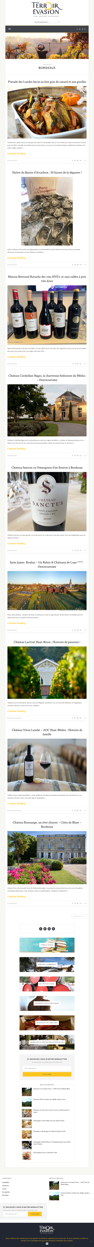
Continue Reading (16, 153)
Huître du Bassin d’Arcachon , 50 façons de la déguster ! (47, 172)
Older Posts (78, 916)
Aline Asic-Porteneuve (15, 718)
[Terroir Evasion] (47, 16)
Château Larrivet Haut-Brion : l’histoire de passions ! (47, 642)
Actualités (5, 1182)
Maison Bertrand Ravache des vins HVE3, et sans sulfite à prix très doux (47, 279)
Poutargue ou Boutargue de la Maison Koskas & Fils (49, 1131)
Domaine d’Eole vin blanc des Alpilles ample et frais (49, 1099)
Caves (4, 1189)
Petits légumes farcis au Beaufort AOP (45, 1153)
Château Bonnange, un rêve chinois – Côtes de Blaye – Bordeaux (47, 824)
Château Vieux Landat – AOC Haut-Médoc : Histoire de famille (47, 732)
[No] (91, 1241)
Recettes (5, 1195)
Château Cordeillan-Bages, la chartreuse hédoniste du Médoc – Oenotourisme (47, 378)
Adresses (5, 1186)
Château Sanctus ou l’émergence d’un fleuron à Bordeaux (47, 467)
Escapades (6, 1192)
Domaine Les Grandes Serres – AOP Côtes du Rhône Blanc (51, 1089)
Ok (47, 1243)
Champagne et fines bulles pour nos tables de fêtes (48, 1121)
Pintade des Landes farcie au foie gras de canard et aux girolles (47, 82)
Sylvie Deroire (13, 160)
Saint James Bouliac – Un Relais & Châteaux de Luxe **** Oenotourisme (47, 564)
